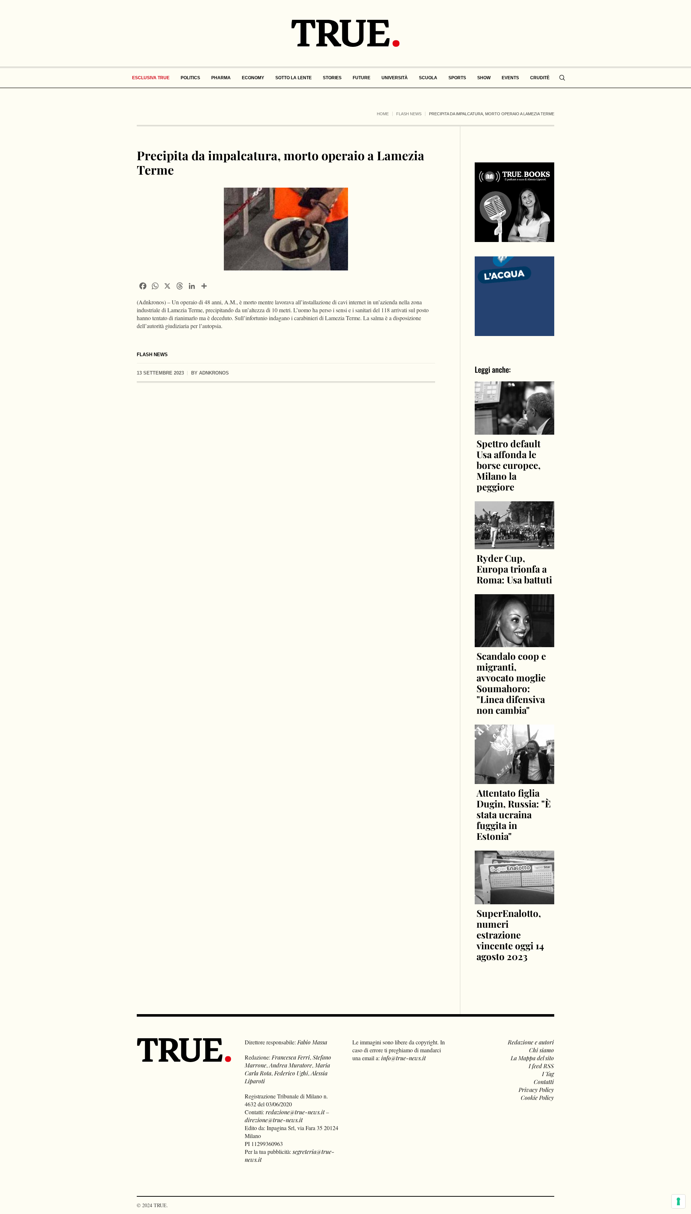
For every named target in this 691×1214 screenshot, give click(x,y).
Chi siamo (541, 1050)
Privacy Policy (536, 1089)
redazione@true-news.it (295, 1112)
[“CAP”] (514, 295)
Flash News (408, 114)
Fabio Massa (312, 1042)
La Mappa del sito (532, 1058)
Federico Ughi (291, 1073)
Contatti (544, 1081)
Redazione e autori (531, 1042)
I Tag (548, 1074)
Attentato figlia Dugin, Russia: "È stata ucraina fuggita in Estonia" (514, 814)
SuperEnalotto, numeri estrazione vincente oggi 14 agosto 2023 (510, 935)
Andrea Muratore (290, 1065)
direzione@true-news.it (274, 1120)
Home (383, 114)
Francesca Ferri (291, 1057)
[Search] (562, 77)
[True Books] (514, 238)
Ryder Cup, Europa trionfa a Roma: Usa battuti (514, 569)
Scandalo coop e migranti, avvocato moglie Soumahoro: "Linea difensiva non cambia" (511, 683)
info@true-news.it (403, 1058)
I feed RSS (541, 1066)
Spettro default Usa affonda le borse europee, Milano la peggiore (509, 465)
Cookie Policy (537, 1097)
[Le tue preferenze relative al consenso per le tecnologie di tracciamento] (678, 1201)
